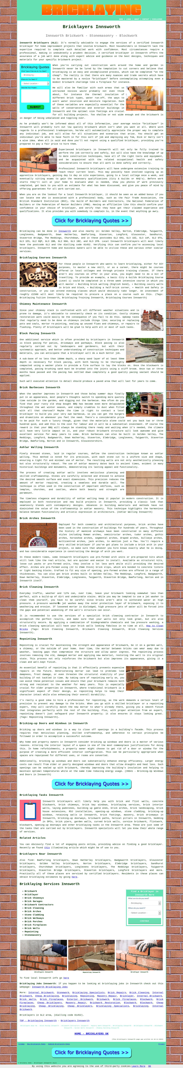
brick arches (119, 808)
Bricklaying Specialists (88, 992)
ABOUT (136, 19)
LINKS (128, 19)
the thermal (93, 94)
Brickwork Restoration (105, 1002)
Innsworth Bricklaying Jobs (50, 987)
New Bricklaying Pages (36, 1044)
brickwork (153, 114)
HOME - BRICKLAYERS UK (92, 1033)
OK (149, 1066)
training (153, 168)
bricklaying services (125, 804)
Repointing (87, 996)
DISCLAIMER (157, 19)
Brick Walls (28, 999)
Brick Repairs (117, 992)
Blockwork (146, 999)
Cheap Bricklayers (49, 1002)
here (74, 877)
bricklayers (131, 241)
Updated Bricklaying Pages (59, 1044)
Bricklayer (127, 996)
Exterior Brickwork (80, 999)
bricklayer (26, 46)
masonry (128, 815)
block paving (32, 343)
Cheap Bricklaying (47, 996)
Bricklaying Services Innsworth (49, 884)
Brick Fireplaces (51, 999)
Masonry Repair (107, 996)
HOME (121, 19)
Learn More (138, 1066)
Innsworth (65, 231)
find (30, 860)
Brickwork (103, 999)
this (47, 847)
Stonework (63, 992)
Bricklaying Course (151, 277)
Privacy (161, 1044)
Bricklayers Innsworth (75, 1020)
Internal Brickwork (41, 992)
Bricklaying (27, 231)
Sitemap (21, 1044)
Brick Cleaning (139, 992)
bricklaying (36, 877)
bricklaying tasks (88, 825)
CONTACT (145, 19)
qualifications (97, 179)
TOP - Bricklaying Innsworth (38, 1020)
